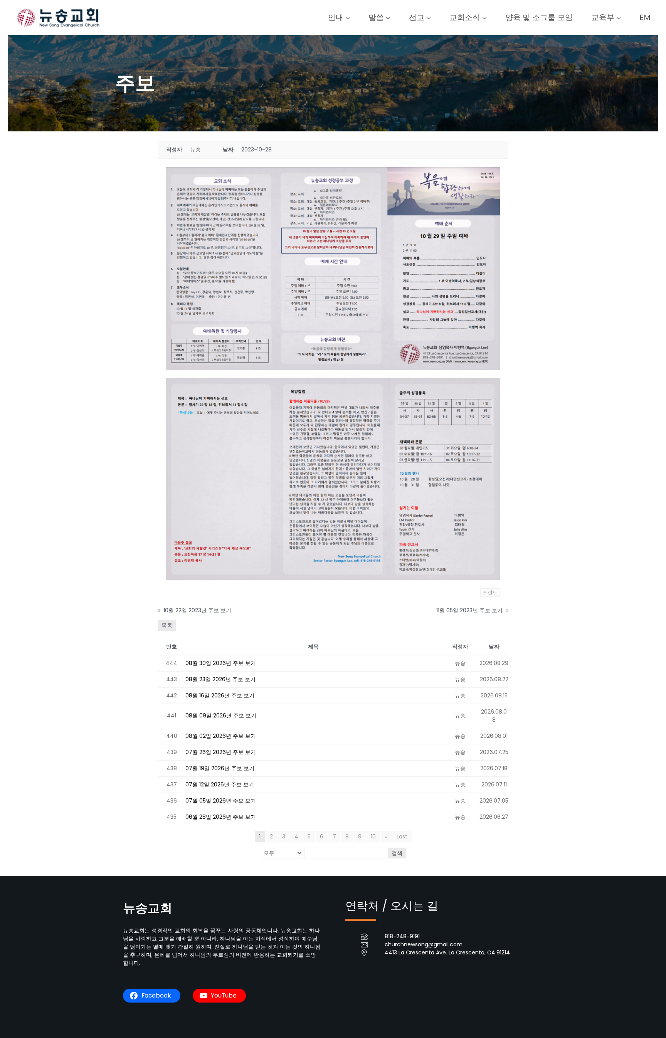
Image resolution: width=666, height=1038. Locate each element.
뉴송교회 (147, 908)
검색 (397, 853)
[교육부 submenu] (618, 17)
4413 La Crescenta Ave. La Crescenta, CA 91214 (447, 952)
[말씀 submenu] (388, 17)
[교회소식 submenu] (484, 17)
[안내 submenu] (347, 17)
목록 (166, 625)
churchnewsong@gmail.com (423, 944)
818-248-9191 (402, 936)
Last (402, 836)
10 (373, 836)
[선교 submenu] (428, 17)
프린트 (490, 592)
